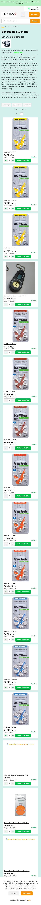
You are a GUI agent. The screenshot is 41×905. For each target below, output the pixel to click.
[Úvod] (9, 14)
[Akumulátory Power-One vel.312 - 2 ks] (20, 853)
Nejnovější (6, 105)
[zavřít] (38, 2)
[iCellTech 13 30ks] (20, 518)
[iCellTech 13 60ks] (20, 566)
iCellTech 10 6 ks (9, 152)
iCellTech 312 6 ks (10, 344)
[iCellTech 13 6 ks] (20, 470)
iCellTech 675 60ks (10, 727)
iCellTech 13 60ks (10, 583)
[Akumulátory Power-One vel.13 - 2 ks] (20, 805)
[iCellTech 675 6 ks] (20, 613)
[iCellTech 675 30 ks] (20, 661)
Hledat (35, 21)
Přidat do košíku (23, 161)
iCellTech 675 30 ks (10, 679)
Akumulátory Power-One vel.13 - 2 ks (16, 823)
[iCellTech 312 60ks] (20, 422)
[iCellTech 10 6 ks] (20, 134)
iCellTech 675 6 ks (10, 631)
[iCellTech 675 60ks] (20, 709)
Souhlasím (27, 893)
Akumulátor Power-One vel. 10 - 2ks (16, 775)
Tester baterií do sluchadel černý (15, 296)
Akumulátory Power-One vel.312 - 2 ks (16, 871)
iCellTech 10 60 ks (10, 248)
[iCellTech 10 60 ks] (20, 230)
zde (29, 900)
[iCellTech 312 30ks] (20, 374)
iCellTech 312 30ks (10, 392)
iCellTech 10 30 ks (10, 200)
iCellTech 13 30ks (10, 535)
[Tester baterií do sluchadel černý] (20, 278)
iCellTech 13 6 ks (9, 488)
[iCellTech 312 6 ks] (20, 326)
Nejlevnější (16, 105)
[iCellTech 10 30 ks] (20, 182)
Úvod (2, 27)
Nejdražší (27, 105)
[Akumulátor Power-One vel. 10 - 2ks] (20, 757)
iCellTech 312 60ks (10, 440)
